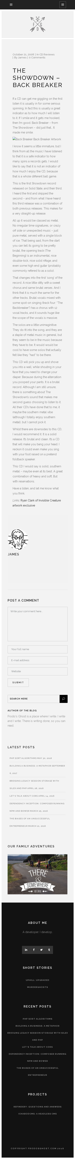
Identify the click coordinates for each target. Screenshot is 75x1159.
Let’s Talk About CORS (24, 796)
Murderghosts (37, 987)
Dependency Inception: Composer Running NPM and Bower (37, 1057)
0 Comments (37, 57)
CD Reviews (46, 54)
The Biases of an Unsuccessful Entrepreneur (37, 1071)
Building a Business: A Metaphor (30, 766)
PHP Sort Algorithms (23, 758)
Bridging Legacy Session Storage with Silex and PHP (37, 1036)
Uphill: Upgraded (37, 980)
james (22, 57)
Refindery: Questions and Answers (38, 1107)
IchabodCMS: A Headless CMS (37, 1114)
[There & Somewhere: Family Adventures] (38, 894)
